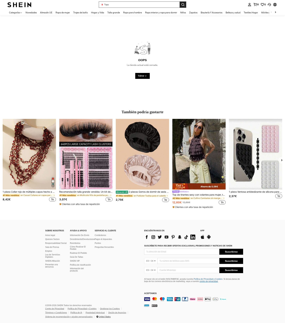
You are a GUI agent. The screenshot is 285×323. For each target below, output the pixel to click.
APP (202, 231)
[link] (256, 4)
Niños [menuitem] (183, 12)
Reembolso (75, 243)
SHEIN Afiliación (52, 261)
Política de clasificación (80, 265)
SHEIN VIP (75, 261)
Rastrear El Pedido (78, 253)
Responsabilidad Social (56, 243)
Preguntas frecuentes (104, 247)
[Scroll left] (271, 12)
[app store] (202, 238)
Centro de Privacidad (54, 309)
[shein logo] (19, 4)
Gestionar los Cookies (110, 309)
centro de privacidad (209, 281)
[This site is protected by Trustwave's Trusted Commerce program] (146, 305)
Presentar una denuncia (51, 265)
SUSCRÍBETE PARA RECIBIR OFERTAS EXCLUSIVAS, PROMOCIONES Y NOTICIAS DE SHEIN (188, 246)
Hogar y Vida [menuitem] (97, 12)
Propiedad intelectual (95, 312)
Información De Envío (79, 235)
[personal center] (250, 5)
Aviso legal (50, 235)
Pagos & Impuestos (103, 239)
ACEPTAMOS (150, 293)
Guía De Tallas (76, 257)
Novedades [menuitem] (31, 12)
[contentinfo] (193, 299)
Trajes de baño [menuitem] (80, 12)
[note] (80, 204)
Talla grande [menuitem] (113, 12)
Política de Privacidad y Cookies (208, 279)
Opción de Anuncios (117, 312)
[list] (170, 237)
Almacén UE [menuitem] (46, 12)
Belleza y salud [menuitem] (233, 12)
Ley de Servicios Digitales (52, 256)
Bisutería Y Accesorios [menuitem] (211, 12)
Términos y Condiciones (56, 312)
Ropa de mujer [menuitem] (63, 12)
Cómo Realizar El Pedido (78, 248)
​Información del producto (77, 269)
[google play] (208, 238)
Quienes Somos (52, 239)
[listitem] (29, 162)
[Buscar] (183, 4)
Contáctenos (100, 235)
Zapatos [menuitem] (193, 12)
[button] (269, 5)
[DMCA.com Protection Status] (154, 305)
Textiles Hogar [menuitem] (251, 12)
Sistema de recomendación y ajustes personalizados (69, 317)
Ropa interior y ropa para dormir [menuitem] (161, 12)
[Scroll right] (275, 12)
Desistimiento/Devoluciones (82, 239)
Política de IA (76, 312)
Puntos (98, 243)
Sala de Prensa (52, 247)
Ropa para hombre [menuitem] (132, 12)
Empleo (48, 251)
